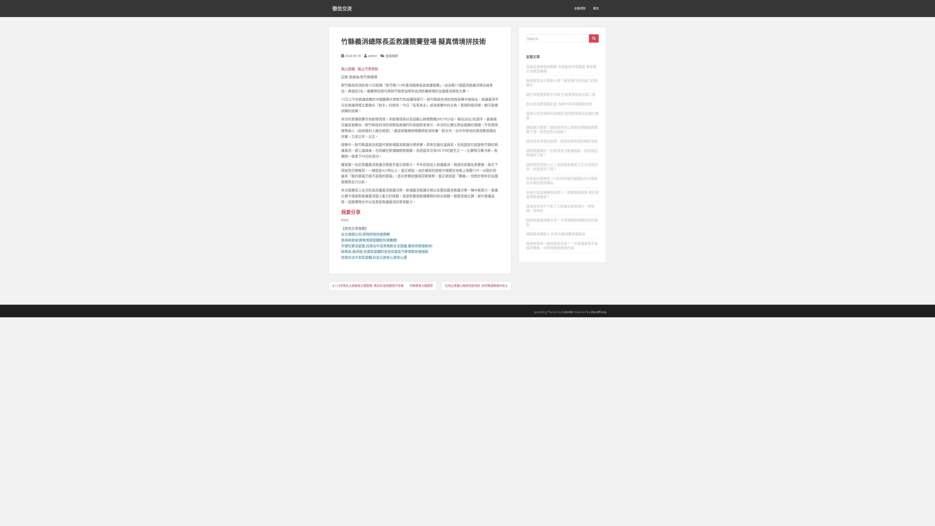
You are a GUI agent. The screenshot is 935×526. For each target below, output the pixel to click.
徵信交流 (342, 8)
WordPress (598, 312)
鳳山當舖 (348, 68)
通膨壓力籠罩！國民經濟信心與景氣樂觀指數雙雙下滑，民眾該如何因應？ (562, 129)
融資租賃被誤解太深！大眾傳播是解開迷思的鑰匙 (562, 222)
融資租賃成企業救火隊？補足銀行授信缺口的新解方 (562, 82)
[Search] (594, 38)
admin (372, 56)
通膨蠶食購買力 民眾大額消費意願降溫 (555, 234)
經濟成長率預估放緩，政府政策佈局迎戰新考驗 (562, 141)
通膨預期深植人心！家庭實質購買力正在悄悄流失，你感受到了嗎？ (562, 166)
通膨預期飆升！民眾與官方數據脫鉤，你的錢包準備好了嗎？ (562, 152)
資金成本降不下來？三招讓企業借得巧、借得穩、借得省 (560, 208)
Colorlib (567, 312)
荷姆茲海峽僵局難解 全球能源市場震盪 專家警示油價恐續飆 (561, 68)
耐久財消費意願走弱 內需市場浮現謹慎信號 (559, 104)
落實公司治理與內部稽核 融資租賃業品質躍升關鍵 (562, 115)
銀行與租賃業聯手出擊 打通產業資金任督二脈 (560, 94)
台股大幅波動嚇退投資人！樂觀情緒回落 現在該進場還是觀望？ (562, 194)
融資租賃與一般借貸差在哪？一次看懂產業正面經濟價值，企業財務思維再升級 (562, 245)
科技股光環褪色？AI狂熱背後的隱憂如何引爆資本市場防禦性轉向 (562, 180)
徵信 (596, 8)
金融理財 (580, 8)
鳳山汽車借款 (368, 68)
